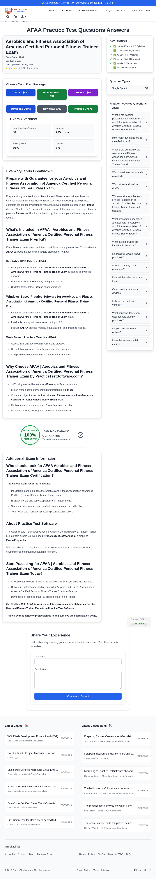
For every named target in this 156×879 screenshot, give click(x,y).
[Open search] (8, 17)
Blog (148, 10)
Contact (22, 854)
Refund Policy (87, 854)
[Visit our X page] (145, 870)
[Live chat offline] (139, 621)
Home (52, 10)
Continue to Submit (78, 696)
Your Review (40, 669)
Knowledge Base (88, 10)
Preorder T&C (115, 854)
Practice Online (83, 108)
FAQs (108, 10)
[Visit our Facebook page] (135, 870)
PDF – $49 (21, 92)
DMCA (101, 854)
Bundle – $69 (83, 92)
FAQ (128, 854)
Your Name (39, 656)
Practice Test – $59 (52, 94)
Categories (66, 10)
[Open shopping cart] (16, 17)
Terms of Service (101, 870)
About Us (120, 10)
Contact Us (136, 10)
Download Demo (21, 108)
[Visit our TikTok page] (150, 870)
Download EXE (52, 108)
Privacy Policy (83, 870)
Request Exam (45, 854)
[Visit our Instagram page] (140, 870)
